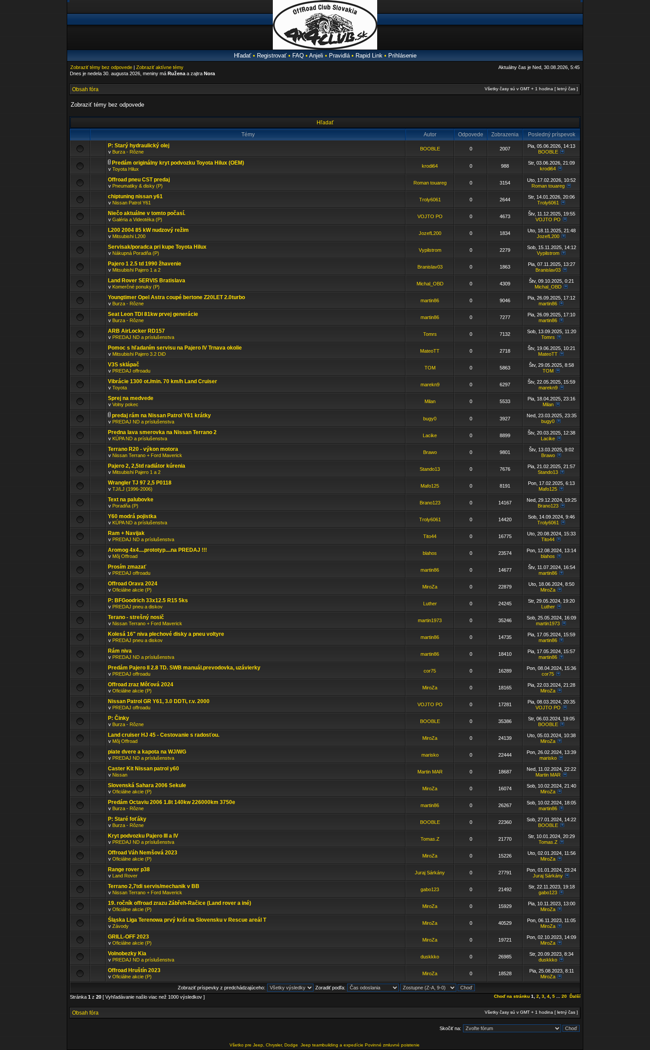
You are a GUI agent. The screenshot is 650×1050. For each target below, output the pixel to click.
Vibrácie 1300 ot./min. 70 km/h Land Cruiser (162, 381)
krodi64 (430, 166)
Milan (430, 401)
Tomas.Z (430, 839)
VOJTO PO (430, 216)
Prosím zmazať (127, 567)
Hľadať (242, 55)
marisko (430, 755)
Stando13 (430, 469)
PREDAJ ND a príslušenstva (143, 337)
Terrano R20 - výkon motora (143, 449)
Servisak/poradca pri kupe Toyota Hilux (157, 247)
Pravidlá (339, 55)
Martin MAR (430, 771)
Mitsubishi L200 (128, 236)
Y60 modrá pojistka (132, 516)
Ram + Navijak (126, 533)
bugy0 (429, 418)
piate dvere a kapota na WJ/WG (147, 752)
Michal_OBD (430, 283)
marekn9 (430, 384)
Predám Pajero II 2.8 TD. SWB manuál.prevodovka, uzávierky (184, 668)
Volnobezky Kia (127, 953)
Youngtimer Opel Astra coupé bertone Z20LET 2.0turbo (176, 297)
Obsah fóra (85, 89)
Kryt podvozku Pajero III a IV (143, 836)
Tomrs (430, 334)
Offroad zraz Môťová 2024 (140, 684)
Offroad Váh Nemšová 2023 (142, 853)
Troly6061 (430, 199)
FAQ (298, 55)
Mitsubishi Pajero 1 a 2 (136, 270)
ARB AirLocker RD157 (136, 331)
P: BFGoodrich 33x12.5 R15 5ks (148, 600)
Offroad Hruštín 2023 (134, 970)
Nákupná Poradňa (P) (135, 253)
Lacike (430, 435)
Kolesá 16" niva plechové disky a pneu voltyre (166, 634)
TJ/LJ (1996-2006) (132, 489)
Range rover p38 (129, 869)
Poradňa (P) (125, 505)
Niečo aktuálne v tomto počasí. (146, 213)
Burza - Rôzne (128, 151)
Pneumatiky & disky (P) (137, 185)
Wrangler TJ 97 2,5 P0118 (140, 483)
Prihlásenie (402, 55)
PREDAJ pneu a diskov (137, 606)
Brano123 (430, 502)
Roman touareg (430, 182)
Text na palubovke (130, 499)
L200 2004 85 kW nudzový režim (148, 230)
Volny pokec (125, 404)
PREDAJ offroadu (131, 370)
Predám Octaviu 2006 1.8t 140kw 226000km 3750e (171, 802)
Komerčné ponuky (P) (136, 286)
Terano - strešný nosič (136, 617)
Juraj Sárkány (430, 872)
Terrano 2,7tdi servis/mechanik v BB (153, 886)
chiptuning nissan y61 (135, 196)
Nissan (119, 774)
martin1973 (430, 620)
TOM (430, 367)
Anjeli (316, 55)
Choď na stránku (512, 996)
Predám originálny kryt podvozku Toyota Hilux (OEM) (178, 163)
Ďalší (575, 996)
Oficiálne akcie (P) (132, 589)
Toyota (119, 387)
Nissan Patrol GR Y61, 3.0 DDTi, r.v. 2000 (159, 701)
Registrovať (272, 55)
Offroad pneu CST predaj (139, 180)
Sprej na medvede (130, 398)
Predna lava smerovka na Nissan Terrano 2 (162, 432)
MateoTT (430, 351)
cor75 (430, 670)
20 (564, 996)
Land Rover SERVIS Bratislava (146, 280)
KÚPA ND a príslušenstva (139, 438)
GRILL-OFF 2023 (128, 937)
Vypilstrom (430, 250)
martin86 (430, 300)
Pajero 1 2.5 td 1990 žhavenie (144, 264)
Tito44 (429, 536)
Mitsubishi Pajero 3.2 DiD (139, 354)
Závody (120, 926)
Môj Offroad (125, 556)
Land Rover (125, 875)
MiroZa (429, 586)
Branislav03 (430, 266)
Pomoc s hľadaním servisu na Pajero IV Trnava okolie (175, 348)
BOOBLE (430, 148)
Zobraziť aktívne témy (160, 67)
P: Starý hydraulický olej (138, 145)
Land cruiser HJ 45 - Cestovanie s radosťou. (163, 735)
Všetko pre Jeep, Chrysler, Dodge (264, 1044)
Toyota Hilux (125, 169)
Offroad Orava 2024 (132, 584)
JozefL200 (430, 233)
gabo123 (430, 889)
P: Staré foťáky (127, 819)
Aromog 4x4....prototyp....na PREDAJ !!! (157, 550)
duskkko (430, 956)
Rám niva (120, 651)
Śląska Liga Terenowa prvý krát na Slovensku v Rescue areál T (187, 920)
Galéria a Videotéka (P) (137, 219)
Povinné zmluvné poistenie (392, 1044)
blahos (430, 553)
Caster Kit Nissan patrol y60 (143, 768)
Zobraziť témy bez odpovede (101, 67)
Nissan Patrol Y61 (131, 202)
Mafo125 (430, 485)
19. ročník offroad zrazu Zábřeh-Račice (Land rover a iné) (179, 903)
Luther (430, 603)
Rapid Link (369, 55)
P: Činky (118, 718)
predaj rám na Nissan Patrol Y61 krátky (161, 415)
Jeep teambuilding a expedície (332, 1044)
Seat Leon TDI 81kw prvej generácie (153, 314)
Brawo (430, 452)
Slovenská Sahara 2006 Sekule (147, 785)
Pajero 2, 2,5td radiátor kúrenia (146, 466)
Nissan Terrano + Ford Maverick (147, 455)
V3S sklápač (123, 365)
